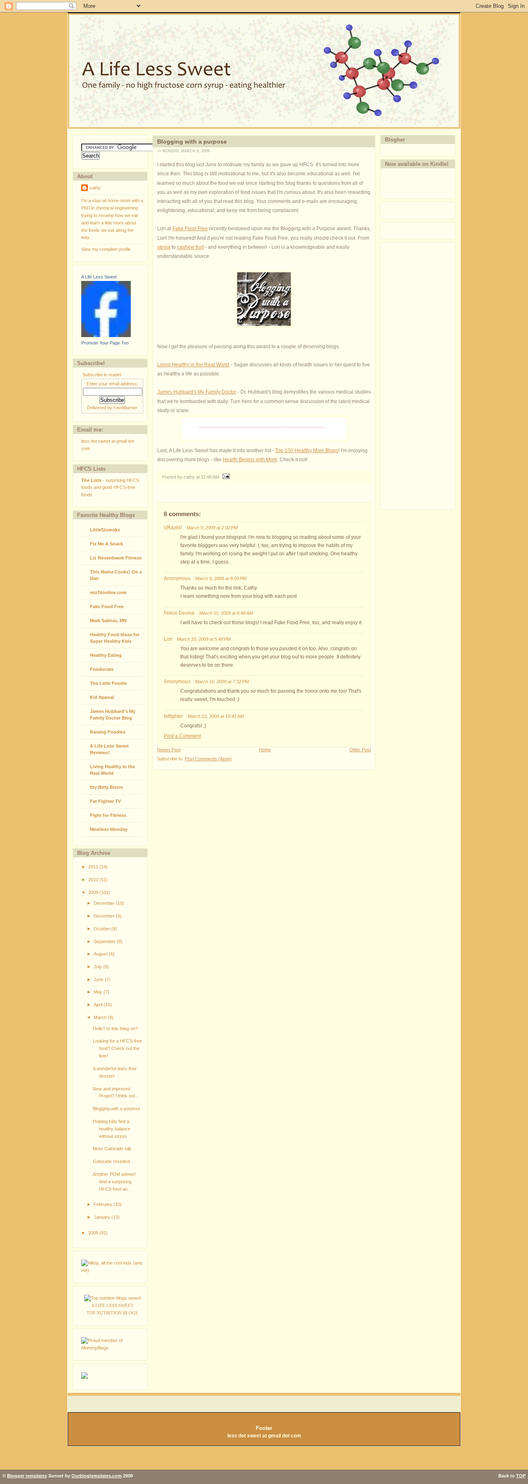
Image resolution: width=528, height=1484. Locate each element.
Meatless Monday (108, 829)
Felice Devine (179, 613)
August (101, 953)
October (102, 928)
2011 (93, 866)
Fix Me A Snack (106, 543)
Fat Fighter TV (105, 801)
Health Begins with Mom (250, 459)
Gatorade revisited (111, 1161)
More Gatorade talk (112, 1148)
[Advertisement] (413, 374)
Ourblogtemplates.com (96, 1475)
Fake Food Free (107, 606)
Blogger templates (27, 1475)
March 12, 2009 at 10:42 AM (216, 716)
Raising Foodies (107, 731)
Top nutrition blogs (112, 1312)
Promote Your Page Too (105, 342)
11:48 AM (210, 476)
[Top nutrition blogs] (112, 1297)
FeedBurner (125, 407)
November (105, 915)
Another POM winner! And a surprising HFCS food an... (114, 1181)
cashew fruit (190, 247)
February (103, 1204)
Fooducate (101, 669)
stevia (163, 247)
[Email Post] (225, 476)
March (101, 1017)
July (98, 966)
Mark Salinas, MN (108, 620)
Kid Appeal (102, 697)
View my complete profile (106, 249)
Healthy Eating (106, 655)
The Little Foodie (108, 683)
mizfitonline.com (108, 592)
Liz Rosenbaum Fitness (115, 557)
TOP (521, 1475)
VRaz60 (173, 527)
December (105, 903)
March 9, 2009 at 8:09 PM (220, 578)
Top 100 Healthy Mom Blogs (306, 450)
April (99, 1004)
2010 (93, 879)
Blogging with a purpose (116, 1108)
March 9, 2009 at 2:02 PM (212, 527)
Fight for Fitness (108, 815)
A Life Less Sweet (99, 276)
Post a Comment (182, 736)
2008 (93, 1232)
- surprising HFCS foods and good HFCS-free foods (110, 488)
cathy (95, 187)
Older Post (360, 749)
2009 (93, 892)
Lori (168, 639)
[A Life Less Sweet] (106, 335)
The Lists (91, 480)
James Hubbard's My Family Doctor (196, 392)
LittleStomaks (105, 529)
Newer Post (169, 749)
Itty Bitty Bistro (106, 787)
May (99, 991)
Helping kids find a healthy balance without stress (111, 1129)
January (102, 1217)
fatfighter (173, 716)
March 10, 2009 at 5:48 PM (204, 639)
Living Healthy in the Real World (193, 365)
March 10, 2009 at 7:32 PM (222, 681)
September (105, 941)
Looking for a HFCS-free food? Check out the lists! (117, 1048)
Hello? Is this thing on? (115, 1028)
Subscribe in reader (102, 374)
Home (265, 749)
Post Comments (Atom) (208, 758)
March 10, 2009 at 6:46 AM (226, 613)
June (99, 979)
